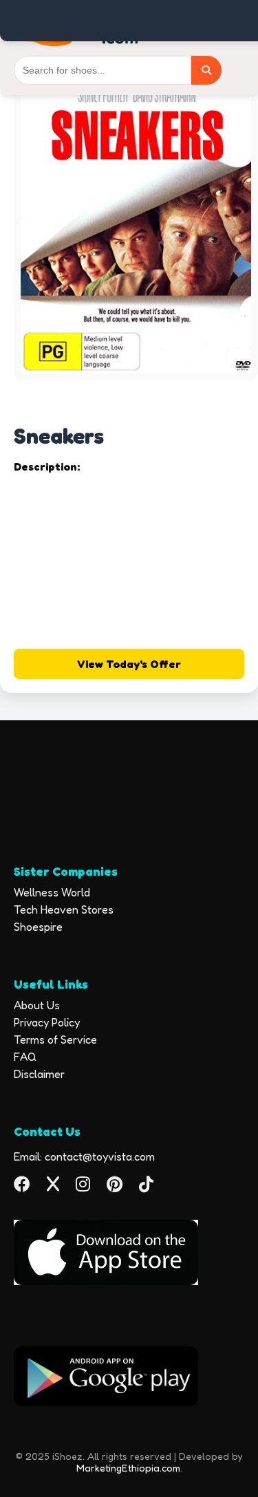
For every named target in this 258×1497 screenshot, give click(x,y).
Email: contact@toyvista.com (84, 1156)
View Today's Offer (129, 664)
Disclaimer (39, 1074)
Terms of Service (55, 1039)
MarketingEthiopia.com (128, 1468)
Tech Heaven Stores (64, 909)
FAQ (25, 1057)
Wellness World (52, 892)
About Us (37, 1005)
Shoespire (38, 927)
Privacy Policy (47, 1022)
